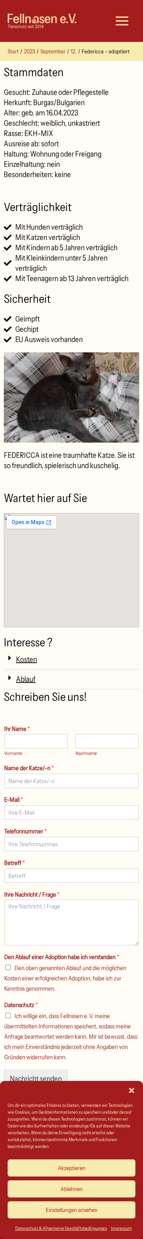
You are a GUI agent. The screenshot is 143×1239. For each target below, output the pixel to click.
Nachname (86, 753)
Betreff (14, 863)
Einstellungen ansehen (72, 1209)
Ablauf (25, 679)
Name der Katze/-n (29, 768)
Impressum (121, 1228)
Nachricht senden (36, 1078)
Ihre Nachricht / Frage (31, 894)
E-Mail (13, 799)
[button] (131, 1090)
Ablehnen (72, 1189)
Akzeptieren (71, 1168)
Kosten (26, 659)
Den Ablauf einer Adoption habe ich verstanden (61, 957)
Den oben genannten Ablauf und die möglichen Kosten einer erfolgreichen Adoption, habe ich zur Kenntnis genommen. (65, 978)
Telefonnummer (25, 831)
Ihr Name (17, 728)
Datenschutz (21, 1005)
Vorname (13, 753)
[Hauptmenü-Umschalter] (122, 21)
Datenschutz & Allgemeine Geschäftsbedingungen (61, 1228)
